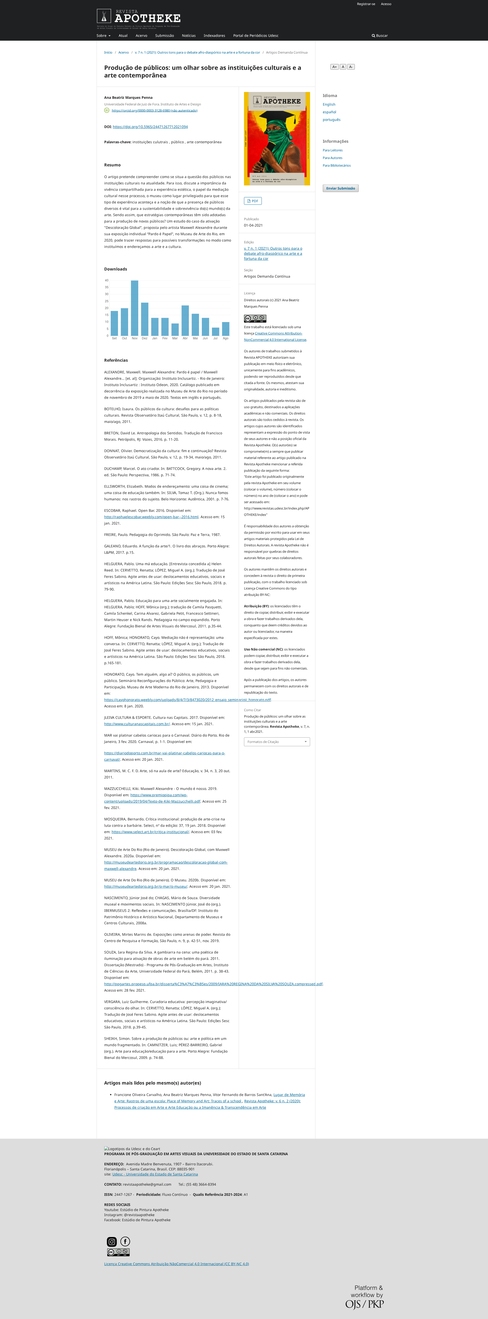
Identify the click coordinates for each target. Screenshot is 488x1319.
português (332, 119)
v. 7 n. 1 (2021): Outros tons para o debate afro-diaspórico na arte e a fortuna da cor (197, 52)
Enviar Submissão (340, 188)
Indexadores (214, 35)
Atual (123, 35)
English (329, 104)
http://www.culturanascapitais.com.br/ (137, 723)
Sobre (102, 35)
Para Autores (332, 157)
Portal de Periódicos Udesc (256, 35)
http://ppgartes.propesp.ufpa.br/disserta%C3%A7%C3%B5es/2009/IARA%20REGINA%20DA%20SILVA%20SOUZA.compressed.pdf (213, 983)
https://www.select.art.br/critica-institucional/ (150, 831)
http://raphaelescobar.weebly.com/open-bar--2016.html (151, 516)
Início (108, 52)
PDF (254, 201)
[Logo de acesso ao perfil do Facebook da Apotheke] (131, 1245)
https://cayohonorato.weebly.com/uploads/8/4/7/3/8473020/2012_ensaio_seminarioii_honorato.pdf (187, 699)
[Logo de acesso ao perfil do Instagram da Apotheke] (111, 1246)
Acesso (386, 4)
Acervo (141, 35)
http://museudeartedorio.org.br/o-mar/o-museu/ (145, 886)
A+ (334, 67)
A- (351, 67)
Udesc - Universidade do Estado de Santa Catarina (155, 1174)
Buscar (381, 35)
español (329, 111)
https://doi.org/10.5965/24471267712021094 (150, 126)
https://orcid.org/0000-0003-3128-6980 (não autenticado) (154, 110)
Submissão (164, 35)
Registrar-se (366, 4)
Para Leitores (333, 150)
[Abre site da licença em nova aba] (118, 1255)
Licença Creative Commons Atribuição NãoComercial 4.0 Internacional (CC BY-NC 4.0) (176, 1263)
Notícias (189, 35)
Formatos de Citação (263, 741)
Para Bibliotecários (337, 165)
